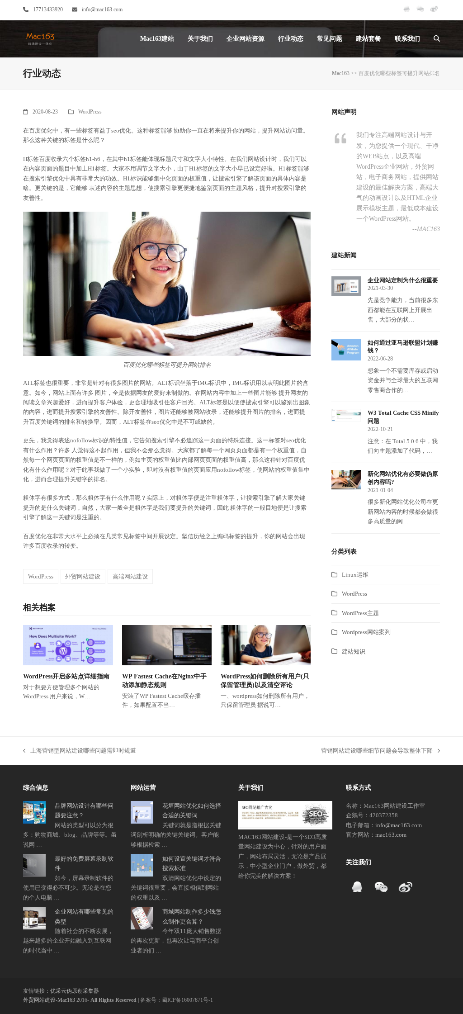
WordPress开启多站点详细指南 (66, 676)
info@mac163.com (102, 9)
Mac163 (341, 73)
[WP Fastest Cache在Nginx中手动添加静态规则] (167, 644)
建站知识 (353, 651)
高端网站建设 (130, 576)
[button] (437, 39)
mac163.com (390, 834)
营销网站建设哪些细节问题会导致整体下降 (377, 751)
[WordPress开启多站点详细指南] (68, 644)
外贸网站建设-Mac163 (49, 1000)
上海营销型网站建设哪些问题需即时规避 (79, 751)
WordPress (90, 112)
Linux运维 (355, 574)
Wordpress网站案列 (366, 632)
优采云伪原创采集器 (74, 991)
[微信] (420, 12)
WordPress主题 (360, 613)
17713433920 (48, 9)
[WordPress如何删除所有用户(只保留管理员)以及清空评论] (266, 644)
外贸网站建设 (82, 576)
